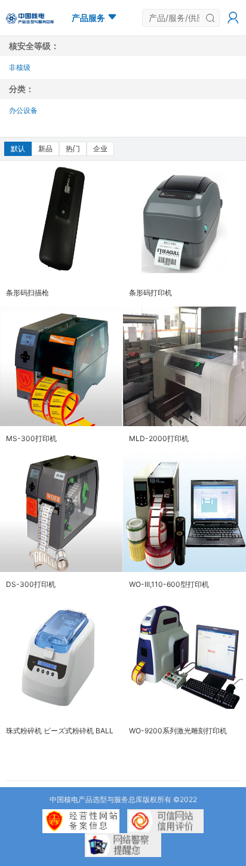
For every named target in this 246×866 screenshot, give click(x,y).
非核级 (19, 67)
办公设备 (23, 110)
